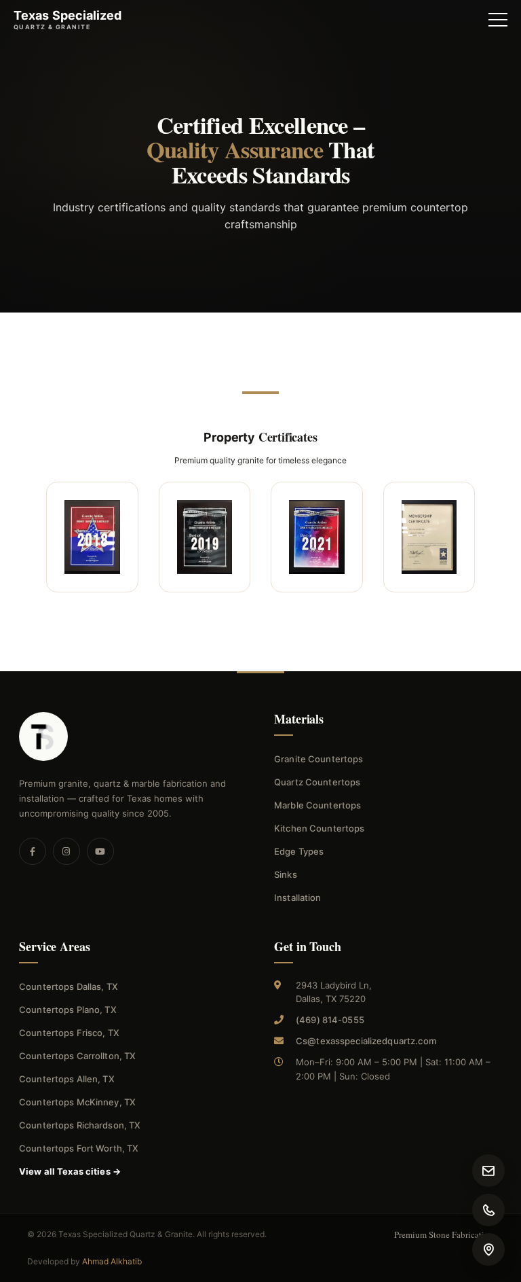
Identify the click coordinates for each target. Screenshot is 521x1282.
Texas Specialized (68, 20)
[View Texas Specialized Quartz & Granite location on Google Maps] (488, 1249)
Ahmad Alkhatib (112, 1261)
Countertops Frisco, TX (69, 1032)
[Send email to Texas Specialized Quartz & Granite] (488, 1170)
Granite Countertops (318, 758)
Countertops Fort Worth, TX (78, 1148)
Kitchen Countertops (319, 828)
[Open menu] (497, 19)
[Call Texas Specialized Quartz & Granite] (488, 1210)
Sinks (285, 874)
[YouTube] (100, 851)
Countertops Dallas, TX (68, 986)
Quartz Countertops (317, 782)
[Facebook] (32, 851)
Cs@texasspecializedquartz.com (366, 1040)
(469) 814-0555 (330, 1019)
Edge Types (299, 851)
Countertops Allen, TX (67, 1078)
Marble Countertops (317, 805)
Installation (298, 897)
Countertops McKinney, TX (77, 1102)
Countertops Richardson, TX (79, 1125)
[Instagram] (66, 851)
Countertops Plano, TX (68, 1009)
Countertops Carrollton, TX (77, 1055)
